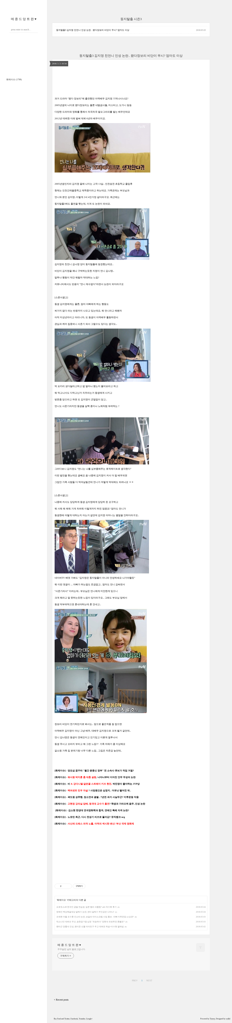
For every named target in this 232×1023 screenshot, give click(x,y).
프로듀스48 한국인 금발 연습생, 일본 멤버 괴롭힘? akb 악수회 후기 (86, 907)
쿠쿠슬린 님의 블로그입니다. (71, 949)
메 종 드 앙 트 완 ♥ (23, 19)
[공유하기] (64, 886)
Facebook (74, 1019)
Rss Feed (57, 1019)
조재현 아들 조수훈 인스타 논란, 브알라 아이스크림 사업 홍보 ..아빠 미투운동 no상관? (95, 917)
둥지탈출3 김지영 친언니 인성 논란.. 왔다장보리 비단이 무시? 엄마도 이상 (92, 30)
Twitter (67, 1019)
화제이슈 (14, 79)
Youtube (82, 1019)
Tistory (212, 1019)
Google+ (89, 1019)
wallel (228, 1019)
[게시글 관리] (68, 886)
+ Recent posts (61, 999)
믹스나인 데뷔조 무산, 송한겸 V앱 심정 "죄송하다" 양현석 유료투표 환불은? (90, 921)
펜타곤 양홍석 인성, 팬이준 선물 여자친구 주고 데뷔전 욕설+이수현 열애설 (90, 926)
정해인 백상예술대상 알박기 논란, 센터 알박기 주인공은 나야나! (85, 912)
